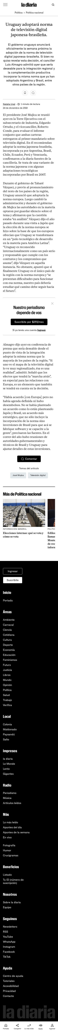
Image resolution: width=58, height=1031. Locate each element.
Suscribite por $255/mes (29, 322)
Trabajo (7, 700)
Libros (6, 675)
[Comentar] (33, 93)
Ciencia (7, 629)
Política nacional (34, 12)
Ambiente (9, 619)
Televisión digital (38, 475)
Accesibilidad (11, 986)
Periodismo (9, 793)
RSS (5, 931)
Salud (6, 695)
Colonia (7, 724)
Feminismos (10, 660)
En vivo (7, 837)
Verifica (7, 705)
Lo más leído (10, 822)
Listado (7, 874)
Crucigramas (10, 855)
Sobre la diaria (12, 902)
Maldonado (10, 729)
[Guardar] (25, 93)
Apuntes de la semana (16, 832)
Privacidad (9, 991)
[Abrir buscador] (53, 5)
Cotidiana (8, 634)
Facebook (9, 951)
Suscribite (13, 580)
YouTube (8, 936)
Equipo (7, 907)
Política (19, 12)
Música (7, 798)
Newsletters (10, 926)
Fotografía (9, 845)
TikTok (7, 956)
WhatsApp (9, 941)
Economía (9, 650)
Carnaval (8, 624)
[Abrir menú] (5, 4)
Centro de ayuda (13, 976)
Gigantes (8, 773)
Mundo (7, 680)
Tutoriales (8, 981)
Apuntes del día (12, 827)
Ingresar (13, 571)
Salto (6, 739)
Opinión (7, 685)
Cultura (7, 639)
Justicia (7, 670)
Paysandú (9, 734)
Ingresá (41, 330)
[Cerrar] (52, 304)
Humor (7, 850)
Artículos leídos (12, 803)
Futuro (7, 665)
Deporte (8, 645)
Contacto (8, 996)
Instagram (9, 946)
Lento (6, 768)
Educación (9, 655)
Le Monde (9, 763)
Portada (8, 600)
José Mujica (18, 475)
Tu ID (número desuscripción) (13, 881)
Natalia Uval (9, 104)
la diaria (8, 758)
